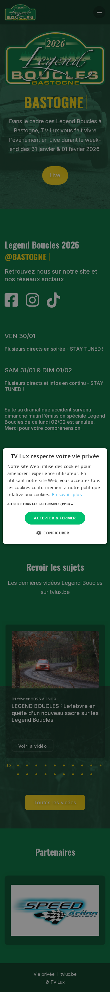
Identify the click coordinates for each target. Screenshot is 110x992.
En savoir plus (67, 494)
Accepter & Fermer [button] (55, 518)
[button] (55, 504)
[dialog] (55, 496)
